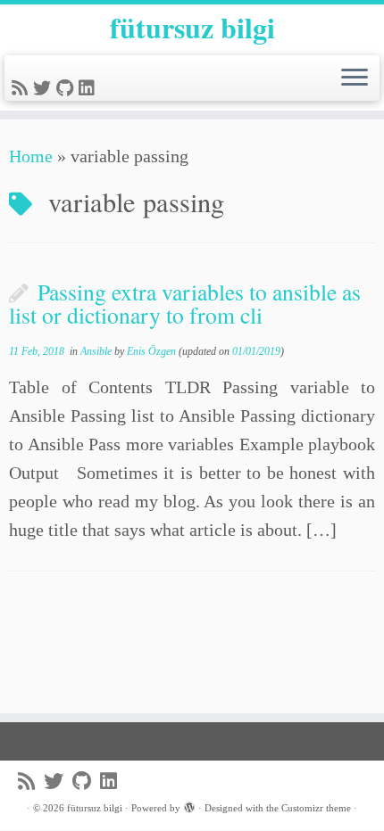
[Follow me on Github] (67, 88)
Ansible (97, 351)
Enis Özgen (151, 351)
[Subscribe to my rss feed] (22, 88)
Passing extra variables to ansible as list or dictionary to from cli (185, 303)
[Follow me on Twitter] (44, 88)
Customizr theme (316, 807)
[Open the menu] (354, 78)
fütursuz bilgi (192, 27)
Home (31, 156)
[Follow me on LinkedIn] (89, 88)
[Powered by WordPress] (189, 805)
